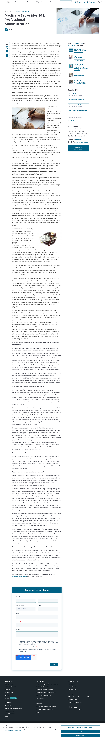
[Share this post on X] (7, 51)
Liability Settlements (43, 687)
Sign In (100, 2)
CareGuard (8, 705)
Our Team (7, 689)
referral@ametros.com (19, 577)
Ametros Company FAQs (75, 702)
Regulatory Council (10, 687)
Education (30, 2)
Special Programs (10, 714)
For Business (40, 698)
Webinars (39, 703)
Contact (43, 2)
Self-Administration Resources (13, 708)
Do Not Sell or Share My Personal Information (80, 727)
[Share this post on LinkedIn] (7, 47)
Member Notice (72, 699)
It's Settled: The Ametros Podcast (46, 706)
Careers (7, 698)
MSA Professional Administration (46, 692)
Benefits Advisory (9, 711)
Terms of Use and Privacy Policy (13, 730)
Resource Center (41, 701)
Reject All (80, 731)
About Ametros (9, 684)
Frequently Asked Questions (44, 709)
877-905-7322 (91, 2)
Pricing (6, 716)
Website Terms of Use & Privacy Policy (79, 697)
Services (15, 2)
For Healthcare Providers (44, 695)
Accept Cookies (80, 735)
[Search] (71, 2)
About (23, 2)
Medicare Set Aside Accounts (45, 689)
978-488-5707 (80, 2)
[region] (52, 731)
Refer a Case (53, 2)
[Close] (102, 731)
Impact (7, 695)
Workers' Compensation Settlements (47, 684)
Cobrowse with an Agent (75, 710)
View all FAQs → (72, 121)
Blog (37, 2)
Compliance (17, 11)
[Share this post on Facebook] (7, 55)
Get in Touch (72, 687)
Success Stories (9, 692)
